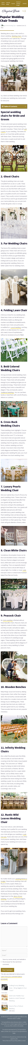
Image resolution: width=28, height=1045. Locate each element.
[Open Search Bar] (23, 11)
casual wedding (16, 327)
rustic (24, 570)
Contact (24, 1040)
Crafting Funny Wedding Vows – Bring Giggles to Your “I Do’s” (18, 987)
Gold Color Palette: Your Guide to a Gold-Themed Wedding (17, 998)
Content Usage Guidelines (16, 1024)
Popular (13, 3)
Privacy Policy (14, 1040)
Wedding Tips (12, 25)
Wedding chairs (16, 36)
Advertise (24, 3)
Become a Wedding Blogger (18, 3)
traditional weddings (7, 392)
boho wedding (7, 620)
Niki (6, 25)
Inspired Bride (10, 11)
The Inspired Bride (5, 1022)
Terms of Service (6, 1040)
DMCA (19, 1040)
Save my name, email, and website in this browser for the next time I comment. (14, 961)
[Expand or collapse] (25, 106)
